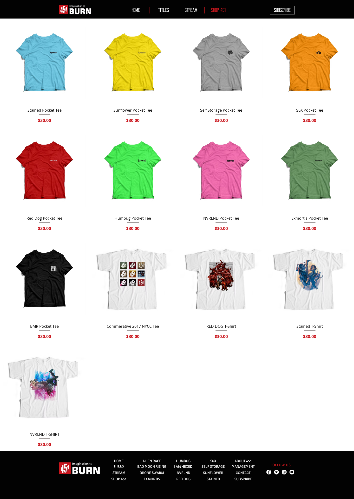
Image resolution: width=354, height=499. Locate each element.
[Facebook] (268, 472)
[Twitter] (276, 472)
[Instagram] (284, 472)
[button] (163, 10)
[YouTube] (291, 472)
